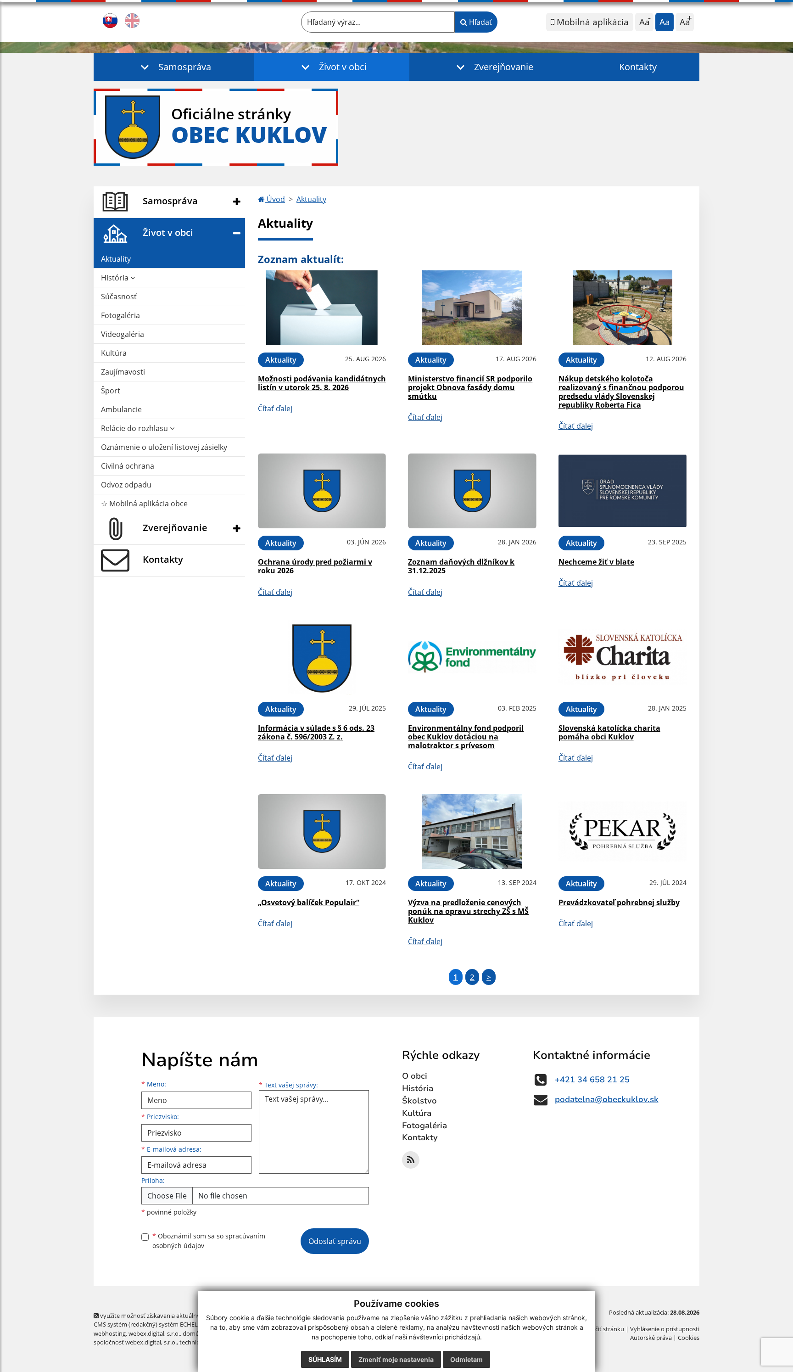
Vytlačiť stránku (602, 1329)
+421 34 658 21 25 (592, 1079)
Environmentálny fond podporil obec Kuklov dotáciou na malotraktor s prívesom (466, 736)
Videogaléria (122, 334)
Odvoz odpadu (126, 485)
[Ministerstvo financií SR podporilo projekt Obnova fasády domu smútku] (472, 307)
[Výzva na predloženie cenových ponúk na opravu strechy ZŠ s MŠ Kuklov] (472, 831)
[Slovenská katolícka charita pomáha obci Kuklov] (622, 657)
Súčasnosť (119, 296)
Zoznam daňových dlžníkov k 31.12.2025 (461, 566)
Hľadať (479, 22)
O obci (414, 1075)
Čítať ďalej (275, 408)
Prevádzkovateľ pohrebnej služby (619, 902)
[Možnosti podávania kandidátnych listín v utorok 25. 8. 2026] (322, 307)
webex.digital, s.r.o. (154, 1333)
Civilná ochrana (127, 466)
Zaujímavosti (123, 372)
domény (194, 1333)
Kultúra (114, 353)
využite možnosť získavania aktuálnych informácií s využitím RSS (187, 1315)
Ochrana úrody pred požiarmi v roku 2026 (315, 566)
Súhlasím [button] (325, 1359)
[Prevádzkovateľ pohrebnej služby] (622, 831)
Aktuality (116, 259)
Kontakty (638, 67)
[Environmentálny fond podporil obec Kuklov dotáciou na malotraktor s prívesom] (472, 657)
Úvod (275, 199)
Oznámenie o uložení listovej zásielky (164, 447)
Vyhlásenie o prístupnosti (664, 1329)
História (115, 278)
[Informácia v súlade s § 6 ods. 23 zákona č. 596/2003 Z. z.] (322, 657)
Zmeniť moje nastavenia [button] (396, 1359)
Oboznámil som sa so (208, 1241)
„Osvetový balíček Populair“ (308, 902)
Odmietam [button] (466, 1359)
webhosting (110, 1333)
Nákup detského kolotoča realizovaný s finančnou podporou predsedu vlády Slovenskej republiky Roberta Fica (621, 392)
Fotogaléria (120, 315)
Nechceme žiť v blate (596, 562)
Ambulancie (121, 409)
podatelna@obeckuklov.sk (607, 1099)
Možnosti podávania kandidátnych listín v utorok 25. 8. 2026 (322, 383)
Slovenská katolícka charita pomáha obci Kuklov (609, 732)
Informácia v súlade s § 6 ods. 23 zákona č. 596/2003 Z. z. (316, 732)
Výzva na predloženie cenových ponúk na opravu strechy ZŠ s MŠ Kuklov (468, 911)
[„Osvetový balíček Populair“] (322, 831)
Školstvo (419, 1100)
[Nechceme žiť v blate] (622, 491)
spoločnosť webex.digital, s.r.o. (135, 1342)
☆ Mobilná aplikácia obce (144, 503)
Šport (110, 391)
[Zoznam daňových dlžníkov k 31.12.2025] (472, 491)
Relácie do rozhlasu (135, 428)
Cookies (688, 1337)
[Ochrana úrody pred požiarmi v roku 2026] (322, 491)
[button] (174, 67)
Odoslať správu (334, 1241)
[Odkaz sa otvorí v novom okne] (410, 1160)
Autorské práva (651, 1337)
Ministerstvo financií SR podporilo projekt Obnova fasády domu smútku (470, 387)
